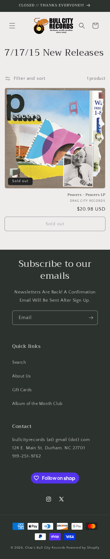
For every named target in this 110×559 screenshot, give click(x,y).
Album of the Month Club (37, 403)
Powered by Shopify (83, 548)
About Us (21, 376)
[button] (12, 25)
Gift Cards (22, 390)
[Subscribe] (90, 318)
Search (19, 362)
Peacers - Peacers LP (86, 195)
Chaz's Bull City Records (45, 548)
